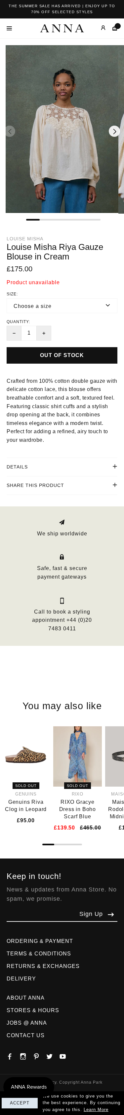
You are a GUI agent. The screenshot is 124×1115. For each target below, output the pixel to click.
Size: (12, 294)
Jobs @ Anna (27, 1023)
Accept (19, 1102)
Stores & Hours (33, 1010)
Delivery (21, 978)
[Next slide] (114, 131)
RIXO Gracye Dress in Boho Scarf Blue (77, 809)
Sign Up (91, 914)
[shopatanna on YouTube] (66, 1054)
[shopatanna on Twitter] (53, 1054)
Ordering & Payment (40, 941)
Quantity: (18, 321)
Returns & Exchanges (43, 966)
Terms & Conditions (39, 953)
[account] (98, 28)
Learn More (96, 1109)
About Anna (26, 998)
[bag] (111, 28)
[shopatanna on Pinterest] (39, 1054)
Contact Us (26, 1035)
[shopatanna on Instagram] (26, 1054)
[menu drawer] (11, 28)
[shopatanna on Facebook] (13, 1054)
